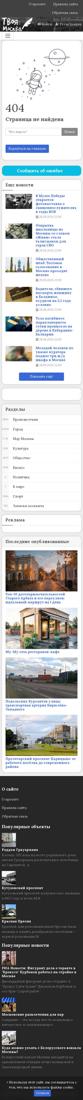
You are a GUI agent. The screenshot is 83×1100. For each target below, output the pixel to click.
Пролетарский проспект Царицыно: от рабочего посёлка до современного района (41, 763)
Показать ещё (41, 376)
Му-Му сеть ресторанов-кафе (33, 652)
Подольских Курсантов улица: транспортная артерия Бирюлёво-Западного (37, 705)
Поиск (69, 132)
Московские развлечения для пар (33, 1014)
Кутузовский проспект (22, 888)
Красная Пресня (16, 921)
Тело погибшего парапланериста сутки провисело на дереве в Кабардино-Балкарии (55, 326)
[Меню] (8, 36)
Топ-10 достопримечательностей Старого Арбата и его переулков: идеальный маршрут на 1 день (35, 598)
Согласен (42, 1093)
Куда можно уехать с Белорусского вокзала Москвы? (41, 1050)
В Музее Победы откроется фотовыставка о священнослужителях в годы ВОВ (56, 204)
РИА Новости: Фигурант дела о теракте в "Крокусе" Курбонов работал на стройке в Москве (39, 972)
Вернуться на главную (27, 148)
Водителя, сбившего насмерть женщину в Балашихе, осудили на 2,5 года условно (54, 297)
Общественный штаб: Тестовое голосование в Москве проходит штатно (52, 267)
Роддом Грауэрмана (20, 850)
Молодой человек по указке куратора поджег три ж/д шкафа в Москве (54, 354)
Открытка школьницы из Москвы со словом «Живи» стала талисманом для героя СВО (53, 235)
